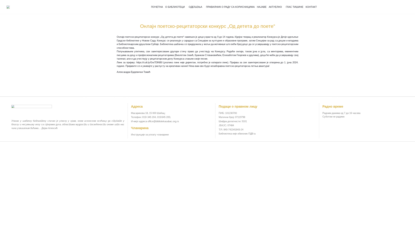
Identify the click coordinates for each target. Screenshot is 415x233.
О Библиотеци (175, 7)
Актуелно (275, 7)
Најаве (262, 7)
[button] (401, 7)
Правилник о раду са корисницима (230, 7)
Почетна (157, 7)
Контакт (311, 7)
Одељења (195, 7)
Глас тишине (294, 7)
